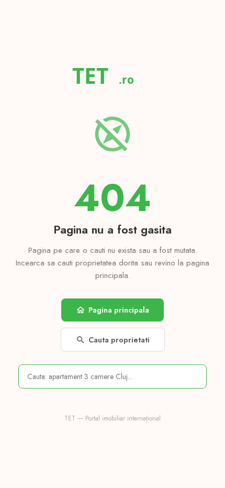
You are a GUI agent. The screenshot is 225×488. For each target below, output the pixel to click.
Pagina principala (112, 310)
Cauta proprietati (113, 340)
